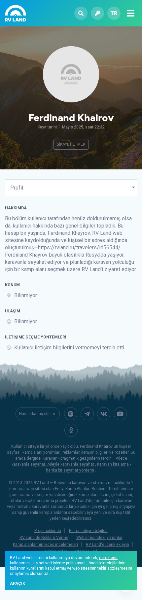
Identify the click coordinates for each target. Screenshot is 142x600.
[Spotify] (70, 413)
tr (114, 13)
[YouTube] (120, 413)
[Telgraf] (87, 413)
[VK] (103, 413)
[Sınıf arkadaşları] (71, 430)
